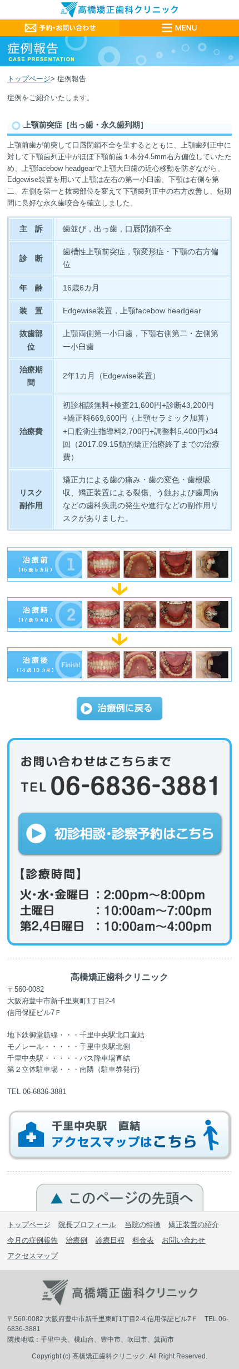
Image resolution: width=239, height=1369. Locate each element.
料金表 (143, 1240)
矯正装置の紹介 (193, 1224)
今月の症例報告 (32, 1240)
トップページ (29, 79)
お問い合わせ (183, 1240)
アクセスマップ (32, 1256)
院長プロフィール (87, 1224)
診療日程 (110, 1240)
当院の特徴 (143, 1224)
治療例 (76, 1240)
